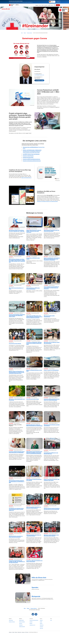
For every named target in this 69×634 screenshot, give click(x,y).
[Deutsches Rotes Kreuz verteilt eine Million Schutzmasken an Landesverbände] (34, 416)
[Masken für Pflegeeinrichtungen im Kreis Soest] (34, 362)
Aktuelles (31, 623)
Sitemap (41, 623)
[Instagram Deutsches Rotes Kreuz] (36, 614)
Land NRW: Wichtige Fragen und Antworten (31, 154)
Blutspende (36, 596)
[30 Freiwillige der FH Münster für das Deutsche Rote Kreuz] (52, 443)
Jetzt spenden (11, 620)
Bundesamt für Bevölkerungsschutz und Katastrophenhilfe (47, 201)
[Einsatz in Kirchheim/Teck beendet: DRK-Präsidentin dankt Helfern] (52, 471)
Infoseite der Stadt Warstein (28, 155)
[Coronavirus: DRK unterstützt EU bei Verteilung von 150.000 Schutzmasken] (52, 391)
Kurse (40, 5)
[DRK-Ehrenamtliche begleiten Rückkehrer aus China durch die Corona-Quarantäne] (52, 499)
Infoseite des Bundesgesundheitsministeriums (32, 160)
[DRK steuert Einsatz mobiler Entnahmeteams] (52, 306)
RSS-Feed (41, 628)
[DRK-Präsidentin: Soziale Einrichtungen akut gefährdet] (34, 471)
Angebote (36, 5)
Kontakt (41, 621)
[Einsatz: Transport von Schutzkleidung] (52, 362)
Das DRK (49, 5)
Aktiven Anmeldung (22, 621)
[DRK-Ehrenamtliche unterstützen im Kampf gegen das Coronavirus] (17, 526)
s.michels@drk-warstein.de (39, 75)
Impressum (41, 626)
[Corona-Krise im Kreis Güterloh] (17, 334)
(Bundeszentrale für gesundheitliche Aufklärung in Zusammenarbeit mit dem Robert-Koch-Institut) (32, 151)
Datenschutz (19, 632)
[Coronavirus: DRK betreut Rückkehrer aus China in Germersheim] (34, 552)
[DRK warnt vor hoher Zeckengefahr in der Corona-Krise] (17, 391)
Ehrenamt (20, 623)
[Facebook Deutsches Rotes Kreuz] (33, 614)
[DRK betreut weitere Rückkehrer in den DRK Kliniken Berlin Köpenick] (52, 526)
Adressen (41, 620)
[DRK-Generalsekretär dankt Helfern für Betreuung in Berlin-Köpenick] (34, 499)
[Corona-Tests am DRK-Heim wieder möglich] (34, 249)
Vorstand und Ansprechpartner (34, 620)
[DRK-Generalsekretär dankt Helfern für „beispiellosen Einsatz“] (34, 526)
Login (51, 620)
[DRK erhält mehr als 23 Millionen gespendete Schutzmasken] (52, 334)
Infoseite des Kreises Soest (28, 157)
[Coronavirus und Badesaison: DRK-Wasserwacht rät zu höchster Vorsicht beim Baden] (34, 334)
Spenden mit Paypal (12, 621)
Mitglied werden (21, 620)
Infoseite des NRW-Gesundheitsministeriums (31, 159)
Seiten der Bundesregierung (26, 177)
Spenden (45, 5)
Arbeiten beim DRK (22, 626)
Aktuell (43, 5)
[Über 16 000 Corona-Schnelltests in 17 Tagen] (17, 278)
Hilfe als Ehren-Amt (39, 577)
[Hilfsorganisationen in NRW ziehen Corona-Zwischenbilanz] (34, 278)
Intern (52, 5)
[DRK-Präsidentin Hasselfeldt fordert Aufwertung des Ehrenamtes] (52, 222)
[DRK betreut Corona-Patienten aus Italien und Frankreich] (52, 416)
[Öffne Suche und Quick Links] (54, 5)
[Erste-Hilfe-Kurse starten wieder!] (34, 391)
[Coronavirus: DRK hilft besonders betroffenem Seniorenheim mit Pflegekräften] (17, 443)
